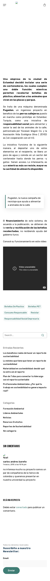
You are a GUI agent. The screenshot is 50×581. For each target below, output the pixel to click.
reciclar (35, 313)
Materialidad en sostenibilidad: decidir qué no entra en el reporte (24, 370)
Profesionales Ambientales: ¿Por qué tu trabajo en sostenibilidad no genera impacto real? (25, 387)
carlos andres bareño (15, 461)
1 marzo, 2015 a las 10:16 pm (14, 464)
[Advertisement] (25, 47)
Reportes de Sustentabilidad (17, 426)
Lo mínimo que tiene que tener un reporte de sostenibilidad (24, 362)
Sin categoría (9, 431)
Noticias (7, 417)
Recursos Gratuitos (12, 422)
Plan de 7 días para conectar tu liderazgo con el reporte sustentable (23, 378)
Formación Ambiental (13, 409)
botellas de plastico (14, 306)
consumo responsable (15, 313)
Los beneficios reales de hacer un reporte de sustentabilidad (24, 355)
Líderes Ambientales (13, 413)
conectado (21, 507)
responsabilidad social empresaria (21, 319)
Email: (6, 558)
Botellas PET (34, 306)
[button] (4, 5)
